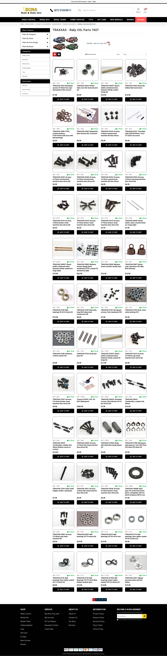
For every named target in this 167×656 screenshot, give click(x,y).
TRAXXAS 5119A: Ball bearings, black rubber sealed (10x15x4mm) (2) (110, 580)
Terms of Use (98, 629)
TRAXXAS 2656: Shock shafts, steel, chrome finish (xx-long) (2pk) (135, 223)
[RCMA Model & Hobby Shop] (31, 10)
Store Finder (97, 625)
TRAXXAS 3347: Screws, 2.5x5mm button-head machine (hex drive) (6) (62, 401)
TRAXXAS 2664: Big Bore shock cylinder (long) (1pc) (111, 265)
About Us (24, 85)
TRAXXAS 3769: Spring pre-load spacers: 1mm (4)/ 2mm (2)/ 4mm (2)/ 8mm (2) (135, 445)
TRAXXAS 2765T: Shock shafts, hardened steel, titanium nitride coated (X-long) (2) (111, 357)
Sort (118, 54)
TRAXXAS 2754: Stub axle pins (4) (87, 355)
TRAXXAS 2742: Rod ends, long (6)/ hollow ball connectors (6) (87, 312)
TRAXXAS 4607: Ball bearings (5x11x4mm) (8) (86, 535)
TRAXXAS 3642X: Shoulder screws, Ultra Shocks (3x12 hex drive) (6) (111, 401)
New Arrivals (116, 20)
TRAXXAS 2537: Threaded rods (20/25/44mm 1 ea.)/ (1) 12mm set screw (135, 133)
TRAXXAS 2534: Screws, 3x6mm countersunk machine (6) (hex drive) (110, 133)
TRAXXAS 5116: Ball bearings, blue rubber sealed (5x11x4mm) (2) (63, 580)
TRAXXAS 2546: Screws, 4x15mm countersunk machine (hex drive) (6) (86, 179)
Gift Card (101, 20)
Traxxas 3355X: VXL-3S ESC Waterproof (86, 400)
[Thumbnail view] (55, 54)
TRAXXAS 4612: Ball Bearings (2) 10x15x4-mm (111, 535)
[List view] (59, 54)
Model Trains (60, 20)
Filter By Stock (27, 38)
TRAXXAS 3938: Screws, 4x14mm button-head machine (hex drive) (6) (110, 491)
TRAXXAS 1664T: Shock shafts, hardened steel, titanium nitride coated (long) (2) (110, 89)
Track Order (49, 629)
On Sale (140, 20)
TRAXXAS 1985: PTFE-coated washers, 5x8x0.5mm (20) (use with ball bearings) (63, 134)
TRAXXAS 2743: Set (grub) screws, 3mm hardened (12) (111, 311)
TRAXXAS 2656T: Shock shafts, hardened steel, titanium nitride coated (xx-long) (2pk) (63, 267)
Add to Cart (64, 99)
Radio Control (28, 20)
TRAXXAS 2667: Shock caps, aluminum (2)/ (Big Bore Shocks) (134, 266)
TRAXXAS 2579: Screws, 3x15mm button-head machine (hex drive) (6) (110, 223)
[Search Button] (80, 10)
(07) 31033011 (62, 10)
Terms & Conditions (132, 619)
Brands (23, 644)
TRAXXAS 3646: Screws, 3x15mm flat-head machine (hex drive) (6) (87, 445)
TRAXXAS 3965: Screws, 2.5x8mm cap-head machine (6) (62, 536)
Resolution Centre (51, 625)
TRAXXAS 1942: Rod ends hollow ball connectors (135, 87)
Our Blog (72, 621)
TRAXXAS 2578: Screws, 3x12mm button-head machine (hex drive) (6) (86, 223)
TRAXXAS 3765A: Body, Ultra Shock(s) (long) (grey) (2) (111, 445)
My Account (49, 618)
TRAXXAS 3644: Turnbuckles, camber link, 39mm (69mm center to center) (62, 446)
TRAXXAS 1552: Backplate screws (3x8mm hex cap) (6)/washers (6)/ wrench (63, 88)
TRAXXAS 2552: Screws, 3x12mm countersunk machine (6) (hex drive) (110, 179)
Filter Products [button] (27, 30)
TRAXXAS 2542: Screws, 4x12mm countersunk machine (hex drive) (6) (62, 179)
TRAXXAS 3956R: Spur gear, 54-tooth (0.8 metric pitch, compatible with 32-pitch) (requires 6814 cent (135, 492)
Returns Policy (26, 89)
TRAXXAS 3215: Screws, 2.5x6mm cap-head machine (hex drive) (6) (134, 356)
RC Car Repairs (50, 621)
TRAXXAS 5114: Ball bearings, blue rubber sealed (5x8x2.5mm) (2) (135, 536)
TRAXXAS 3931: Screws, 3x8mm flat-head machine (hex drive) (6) (87, 491)
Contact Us (25, 93)
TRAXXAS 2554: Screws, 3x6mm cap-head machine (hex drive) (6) (135, 179)
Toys (91, 20)
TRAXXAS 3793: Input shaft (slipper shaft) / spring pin (63, 490)
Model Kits (45, 20)
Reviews (72, 625)
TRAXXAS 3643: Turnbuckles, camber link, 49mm (134, 401)
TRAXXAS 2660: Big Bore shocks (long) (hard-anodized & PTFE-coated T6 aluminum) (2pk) (87, 267)
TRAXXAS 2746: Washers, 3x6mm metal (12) (62, 355)
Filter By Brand (27, 46)
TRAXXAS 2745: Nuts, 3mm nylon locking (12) (135, 311)
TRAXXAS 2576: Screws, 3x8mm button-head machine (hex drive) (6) (62, 223)
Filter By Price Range (30, 42)
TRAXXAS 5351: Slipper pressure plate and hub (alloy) (134, 580)
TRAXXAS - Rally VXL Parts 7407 (96, 43)
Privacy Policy (98, 614)
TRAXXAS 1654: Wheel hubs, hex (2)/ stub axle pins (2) (87, 88)
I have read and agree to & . (130, 619)
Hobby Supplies (77, 20)
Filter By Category (29, 34)
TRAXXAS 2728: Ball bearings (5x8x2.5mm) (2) (63, 311)
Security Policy (98, 621)
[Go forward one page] (105, 599)
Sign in (138, 12)
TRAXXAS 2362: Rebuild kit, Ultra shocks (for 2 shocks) (87, 132)
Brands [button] (130, 20)
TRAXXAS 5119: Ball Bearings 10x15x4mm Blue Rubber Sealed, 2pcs (87, 580)
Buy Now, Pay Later (52, 614)
